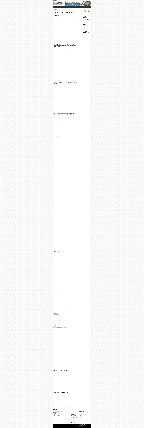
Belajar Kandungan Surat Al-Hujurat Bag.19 (61, 349)
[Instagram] (87, 0)
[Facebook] (86, 0)
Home (55, 7)
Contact (56, 0)
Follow (85, 9)
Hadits (72, 7)
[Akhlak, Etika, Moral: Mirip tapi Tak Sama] (65, 359)
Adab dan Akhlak (85, 32)
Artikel (54, 9)
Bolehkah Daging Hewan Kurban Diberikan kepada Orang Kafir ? (62, 320)
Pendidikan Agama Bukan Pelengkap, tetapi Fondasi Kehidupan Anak (86, 31)
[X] (56, 19)
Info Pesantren (60, 7)
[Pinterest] (58, 19)
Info (56, 9)
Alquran (64, 7)
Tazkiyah (75, 7)
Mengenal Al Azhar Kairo (56, 314)
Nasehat (69, 7)
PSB (57, 7)
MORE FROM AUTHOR (63, 327)
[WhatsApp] (59, 19)
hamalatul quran (56, 313)
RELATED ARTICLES (56, 327)
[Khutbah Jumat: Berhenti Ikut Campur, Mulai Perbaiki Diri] (81, 27)
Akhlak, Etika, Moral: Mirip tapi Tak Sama (60, 370)
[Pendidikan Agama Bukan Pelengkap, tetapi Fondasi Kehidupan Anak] (81, 31)
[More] (61, 19)
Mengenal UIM (55, 315)
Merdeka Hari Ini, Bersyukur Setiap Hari (60, 392)
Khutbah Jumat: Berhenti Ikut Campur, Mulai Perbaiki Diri (86, 27)
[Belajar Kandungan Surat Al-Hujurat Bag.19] (65, 337)
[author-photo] (65, 323)
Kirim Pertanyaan (79, 7)
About (54, 0)
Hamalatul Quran (54, 325)
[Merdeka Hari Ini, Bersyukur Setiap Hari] (65, 381)
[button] (90, 7)
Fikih (66, 7)
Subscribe (89, 9)
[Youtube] (90, 0)
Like (80, 9)
